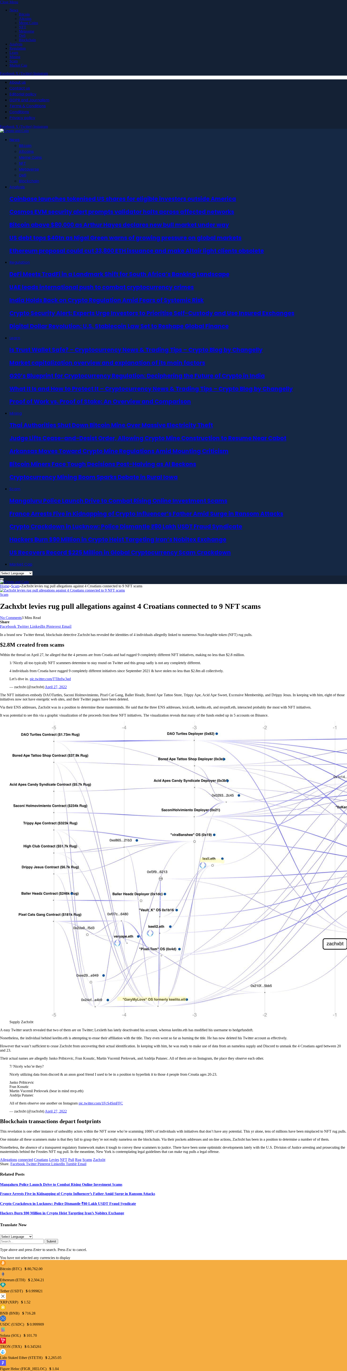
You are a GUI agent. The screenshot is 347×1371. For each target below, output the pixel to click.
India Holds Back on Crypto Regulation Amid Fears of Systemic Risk (106, 300)
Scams (87, 1160)
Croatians (41, 1160)
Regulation (17, 48)
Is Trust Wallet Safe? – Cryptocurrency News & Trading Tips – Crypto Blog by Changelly (135, 350)
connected (25, 1160)
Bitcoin (24, 14)
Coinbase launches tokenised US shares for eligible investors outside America (122, 199)
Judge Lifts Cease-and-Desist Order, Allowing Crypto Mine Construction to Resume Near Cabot (147, 438)
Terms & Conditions (27, 106)
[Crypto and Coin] (14, 131)
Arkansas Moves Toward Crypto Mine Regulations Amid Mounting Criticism (119, 451)
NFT (22, 27)
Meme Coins (28, 23)
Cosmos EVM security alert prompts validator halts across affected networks (121, 212)
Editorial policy (22, 94)
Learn (13, 53)
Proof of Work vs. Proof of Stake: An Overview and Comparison (100, 401)
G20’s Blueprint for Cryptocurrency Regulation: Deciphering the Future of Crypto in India (137, 376)
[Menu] (2, 579)
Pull (71, 1160)
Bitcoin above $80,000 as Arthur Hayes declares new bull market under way (119, 225)
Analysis (15, 44)
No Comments (11, 618)
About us (17, 82)
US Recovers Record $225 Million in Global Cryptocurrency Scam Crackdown (120, 552)
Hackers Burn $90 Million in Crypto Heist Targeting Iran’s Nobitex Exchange (117, 539)
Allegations (8, 1160)
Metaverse (26, 31)
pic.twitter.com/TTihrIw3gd (50, 679)
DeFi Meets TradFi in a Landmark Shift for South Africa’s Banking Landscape (119, 274)
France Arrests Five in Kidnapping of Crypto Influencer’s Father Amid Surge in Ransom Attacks (146, 514)
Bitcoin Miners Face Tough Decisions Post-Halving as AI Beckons (102, 464)
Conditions (19, 112)
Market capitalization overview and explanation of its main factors (107, 363)
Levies (54, 1160)
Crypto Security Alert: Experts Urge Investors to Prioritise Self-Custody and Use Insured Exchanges (151, 313)
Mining (14, 57)
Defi (22, 36)
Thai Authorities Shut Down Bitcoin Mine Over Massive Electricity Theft (111, 425)
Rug (78, 1160)
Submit (51, 1241)
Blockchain (27, 40)
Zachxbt (99, 1160)
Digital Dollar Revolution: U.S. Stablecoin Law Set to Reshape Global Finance (119, 326)
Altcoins (25, 19)
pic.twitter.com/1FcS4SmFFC (101, 1103)
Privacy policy (22, 117)
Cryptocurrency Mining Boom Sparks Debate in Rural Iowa (93, 477)
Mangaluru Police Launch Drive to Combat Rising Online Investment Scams (118, 501)
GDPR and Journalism (29, 100)
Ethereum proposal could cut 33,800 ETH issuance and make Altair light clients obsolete (136, 251)
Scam (13, 61)
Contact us (19, 88)
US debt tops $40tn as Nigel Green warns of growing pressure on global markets (125, 238)
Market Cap (18, 65)
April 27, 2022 (56, 687)
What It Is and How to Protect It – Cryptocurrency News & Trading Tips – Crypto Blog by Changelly (151, 389)
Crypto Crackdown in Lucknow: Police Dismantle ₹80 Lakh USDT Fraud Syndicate (125, 526)
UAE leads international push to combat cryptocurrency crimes (101, 287)
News (13, 10)
